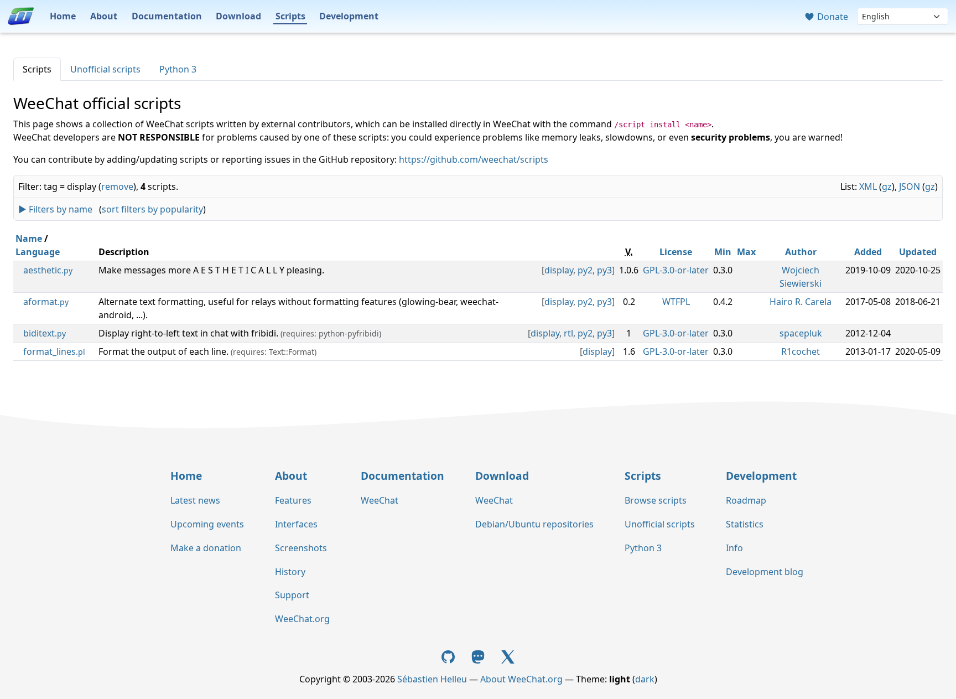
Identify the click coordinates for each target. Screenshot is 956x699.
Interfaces (296, 524)
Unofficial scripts (105, 69)
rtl (568, 333)
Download (238, 16)
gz (887, 186)
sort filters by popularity (152, 209)
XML (868, 186)
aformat (46, 302)
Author (801, 252)
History (290, 572)
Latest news (195, 500)
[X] (508, 656)
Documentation (167, 16)
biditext (44, 333)
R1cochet (800, 351)
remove (117, 186)
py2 (585, 270)
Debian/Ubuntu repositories (534, 524)
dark (644, 679)
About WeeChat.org (521, 679)
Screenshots (301, 548)
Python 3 (177, 69)
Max (746, 252)
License (675, 252)
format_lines (54, 351)
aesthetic (47, 270)
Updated (918, 252)
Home (63, 16)
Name (28, 238)
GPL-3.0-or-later (676, 270)
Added (868, 252)
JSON (909, 186)
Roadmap (746, 500)
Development (348, 16)
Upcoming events (207, 524)
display (558, 270)
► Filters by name (55, 209)
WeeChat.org (302, 619)
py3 (604, 270)
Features (293, 500)
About (103, 16)
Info (734, 548)
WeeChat (379, 500)
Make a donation (205, 548)
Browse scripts (656, 500)
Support (292, 595)
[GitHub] (450, 656)
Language (37, 252)
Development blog (764, 572)
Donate (831, 17)
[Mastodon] (479, 656)
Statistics (744, 524)
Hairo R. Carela (801, 302)
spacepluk (801, 333)
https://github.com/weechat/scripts (473, 159)
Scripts (290, 16)
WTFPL (676, 302)
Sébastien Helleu (432, 679)
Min (722, 252)
